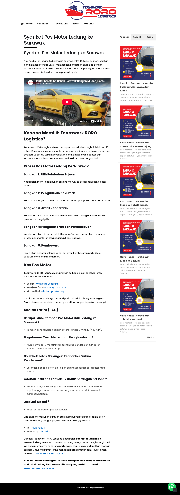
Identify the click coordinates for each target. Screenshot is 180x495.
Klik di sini (45, 431)
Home (28, 23)
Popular (124, 37)
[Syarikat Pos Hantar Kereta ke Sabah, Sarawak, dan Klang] (137, 79)
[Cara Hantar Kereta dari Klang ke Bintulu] (137, 252)
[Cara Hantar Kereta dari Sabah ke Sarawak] (137, 311)
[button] (172, 487)
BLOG (75, 23)
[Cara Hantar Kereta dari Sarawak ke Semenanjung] (137, 138)
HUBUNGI (89, 23)
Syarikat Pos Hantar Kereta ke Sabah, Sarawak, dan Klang (136, 87)
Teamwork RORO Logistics (50, 453)
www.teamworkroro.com (39, 468)
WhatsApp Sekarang (47, 283)
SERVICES (42, 23)
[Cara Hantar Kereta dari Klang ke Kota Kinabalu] (137, 197)
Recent (137, 37)
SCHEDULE (62, 23)
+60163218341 (38, 427)
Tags (150, 37)
